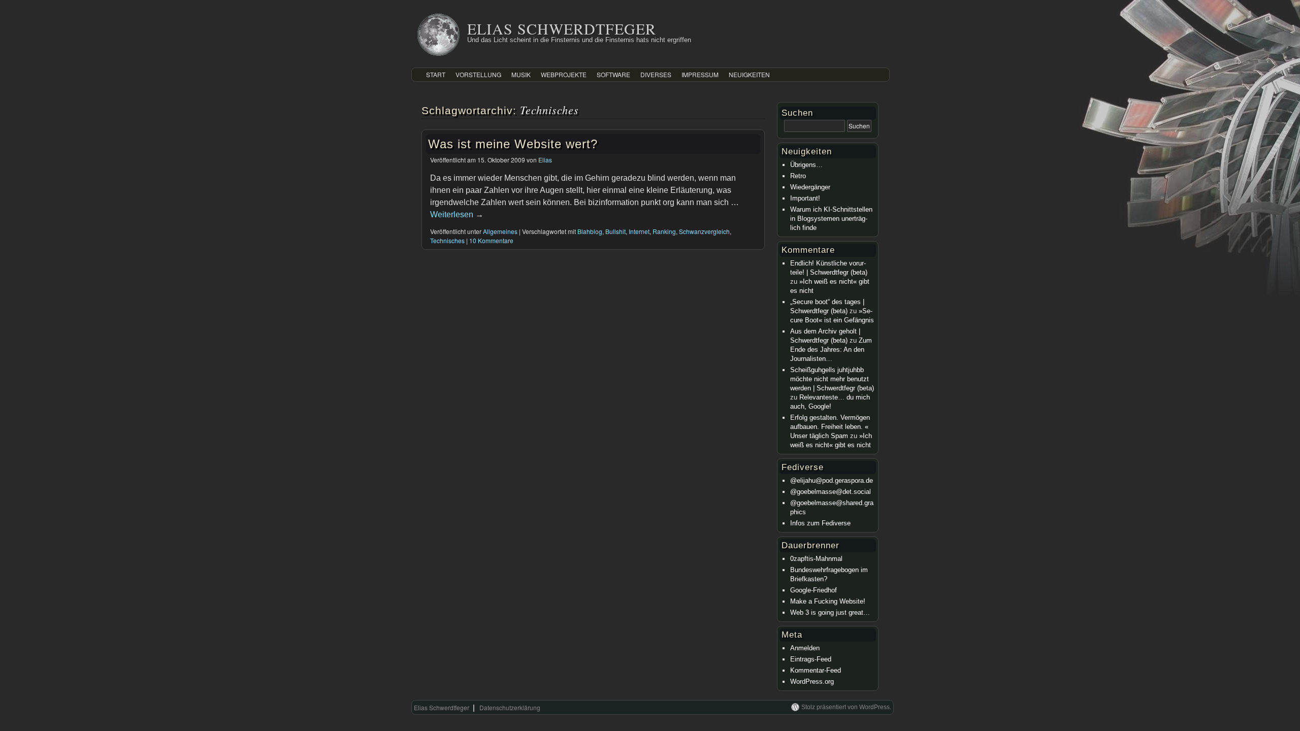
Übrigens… (806, 165)
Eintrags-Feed (810, 659)
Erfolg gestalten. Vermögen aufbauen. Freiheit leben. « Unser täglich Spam (830, 427)
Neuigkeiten (749, 74)
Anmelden (805, 648)
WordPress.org (812, 681)
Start (435, 74)
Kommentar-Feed (815, 670)
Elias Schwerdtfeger (561, 28)
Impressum (700, 74)
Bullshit (615, 231)
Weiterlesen (456, 214)
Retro (798, 176)
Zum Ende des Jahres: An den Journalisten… (831, 349)
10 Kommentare (491, 240)
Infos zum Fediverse (820, 523)
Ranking (664, 231)
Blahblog (589, 231)
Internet (639, 231)
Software (613, 74)
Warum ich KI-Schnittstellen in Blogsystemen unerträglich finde (831, 218)
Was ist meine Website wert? (513, 144)
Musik (521, 74)
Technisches (447, 240)
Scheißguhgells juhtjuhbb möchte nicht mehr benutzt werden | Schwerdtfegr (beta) (832, 379)
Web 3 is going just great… (830, 612)
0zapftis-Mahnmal (816, 558)
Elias (545, 159)
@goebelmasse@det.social (830, 491)
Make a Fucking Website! (827, 601)
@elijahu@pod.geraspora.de (831, 480)
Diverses (655, 74)
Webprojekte (564, 74)
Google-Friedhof (813, 590)
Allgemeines (500, 231)
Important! (805, 198)
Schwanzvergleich (704, 231)
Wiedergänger (810, 187)
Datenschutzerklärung (509, 707)
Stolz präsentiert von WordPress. (846, 707)
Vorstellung (478, 74)
